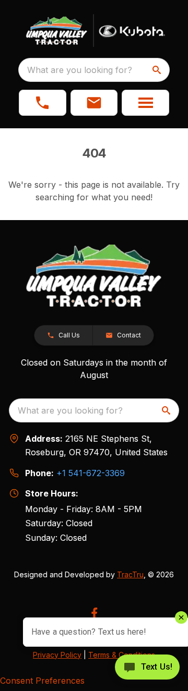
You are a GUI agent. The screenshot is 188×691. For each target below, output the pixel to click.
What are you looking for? (79, 70)
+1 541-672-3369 (90, 473)
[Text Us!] (147, 668)
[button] (42, 103)
